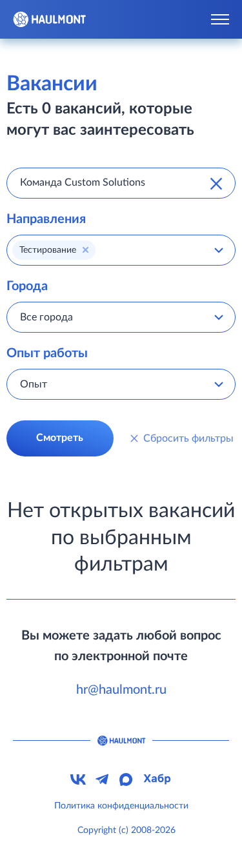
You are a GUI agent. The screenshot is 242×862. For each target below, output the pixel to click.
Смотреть (59, 438)
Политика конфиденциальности (121, 805)
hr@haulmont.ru (121, 689)
